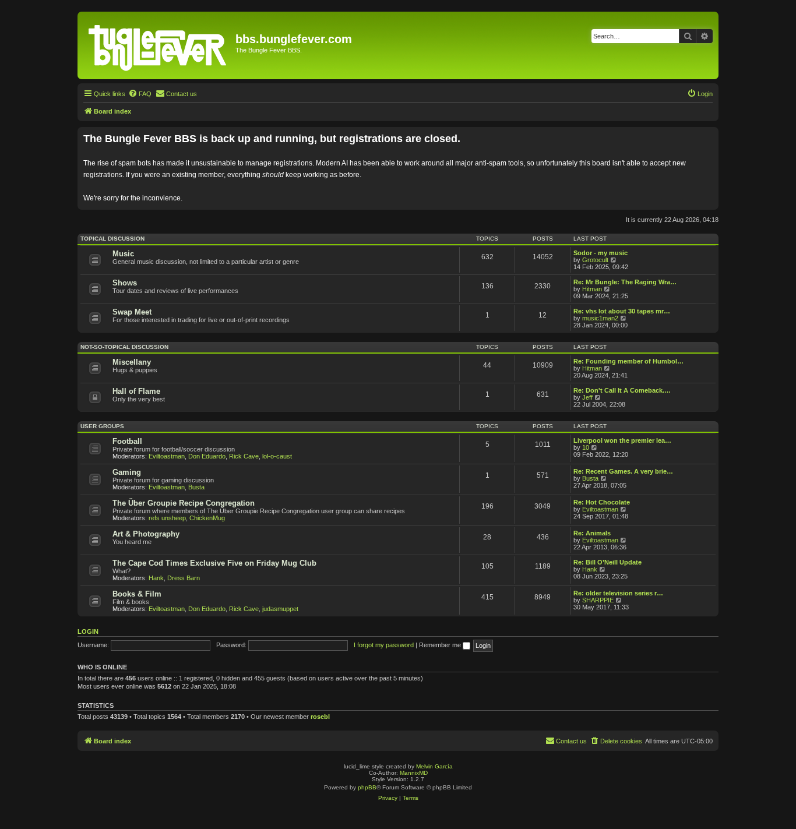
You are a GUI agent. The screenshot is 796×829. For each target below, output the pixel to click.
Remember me (441, 644)
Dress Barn (183, 577)
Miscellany (131, 362)
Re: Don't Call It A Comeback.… (622, 390)
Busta (196, 487)
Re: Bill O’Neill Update (607, 562)
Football (127, 441)
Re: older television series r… (618, 593)
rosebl (320, 716)
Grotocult (595, 259)
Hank (156, 577)
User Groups (102, 426)
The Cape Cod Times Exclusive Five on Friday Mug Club (214, 563)
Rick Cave (244, 456)
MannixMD (414, 773)
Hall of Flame (136, 391)
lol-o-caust (277, 456)
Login (88, 631)
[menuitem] (140, 94)
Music (123, 253)
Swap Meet (132, 312)
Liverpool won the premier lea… (622, 440)
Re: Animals (592, 533)
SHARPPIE (598, 600)
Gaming (126, 472)
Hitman (592, 288)
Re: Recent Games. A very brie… (623, 471)
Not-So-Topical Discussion (124, 347)
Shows (124, 282)
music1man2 (600, 318)
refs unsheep (167, 517)
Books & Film (136, 594)
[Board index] (157, 45)
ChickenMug (207, 517)
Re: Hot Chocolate (601, 502)
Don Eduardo (207, 456)
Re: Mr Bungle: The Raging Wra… (625, 281)
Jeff (587, 397)
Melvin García (434, 766)
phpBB (367, 787)
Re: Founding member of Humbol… (628, 361)
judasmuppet (280, 608)
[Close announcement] (711, 133)
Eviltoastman (167, 456)
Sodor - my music (600, 252)
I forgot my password (384, 644)
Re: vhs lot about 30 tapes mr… (621, 311)
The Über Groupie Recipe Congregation (183, 503)
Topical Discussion (112, 238)
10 (585, 447)
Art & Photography (145, 534)
